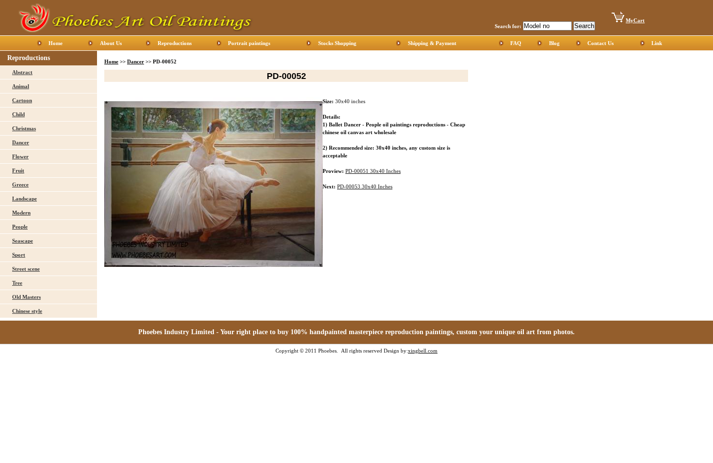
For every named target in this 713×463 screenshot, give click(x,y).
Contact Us (600, 43)
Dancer (20, 142)
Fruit (18, 170)
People (20, 227)
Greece (20, 184)
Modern (21, 213)
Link (656, 43)
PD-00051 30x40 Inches (373, 171)
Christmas (24, 128)
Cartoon (22, 100)
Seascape (22, 241)
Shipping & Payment (432, 43)
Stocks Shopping (337, 43)
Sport (18, 255)
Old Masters (26, 297)
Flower (20, 156)
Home (56, 43)
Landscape (24, 198)
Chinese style (27, 311)
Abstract (22, 72)
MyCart (635, 20)
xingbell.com (423, 351)
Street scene (26, 269)
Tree (17, 283)
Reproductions (175, 43)
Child (18, 114)
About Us (111, 43)
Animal (20, 86)
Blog (554, 43)
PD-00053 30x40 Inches (364, 186)
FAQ (515, 43)
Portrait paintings (249, 43)
